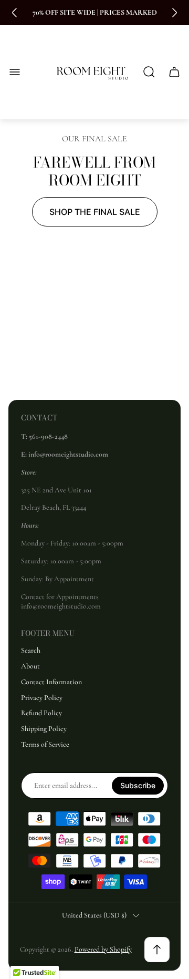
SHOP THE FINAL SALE (94, 212)
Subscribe (137, 785)
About (30, 666)
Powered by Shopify (103, 949)
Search (30, 650)
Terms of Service (45, 744)
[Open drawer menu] (15, 72)
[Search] (149, 72)
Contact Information (51, 681)
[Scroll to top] (157, 949)
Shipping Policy (44, 728)
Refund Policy (41, 712)
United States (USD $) (94, 915)
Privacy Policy (41, 697)
